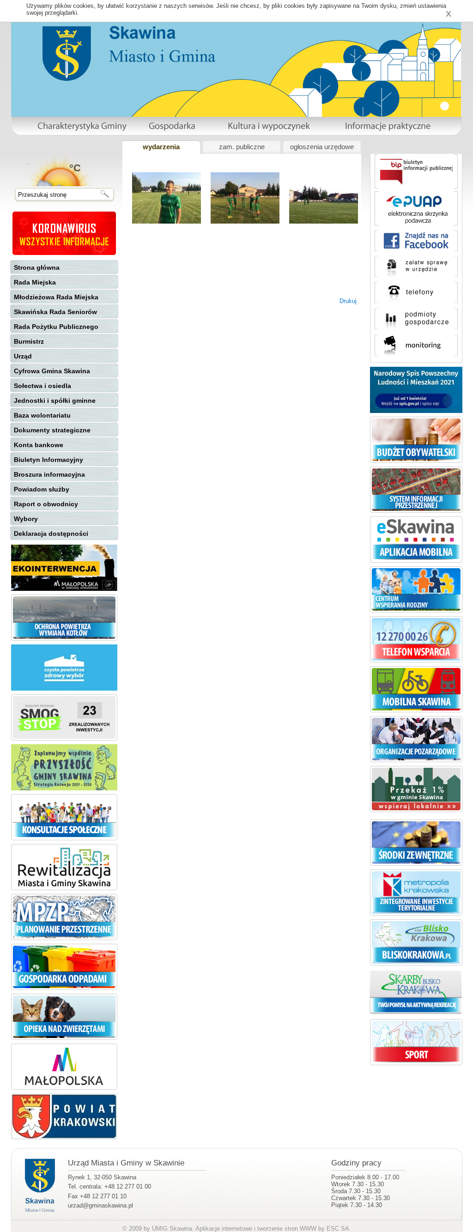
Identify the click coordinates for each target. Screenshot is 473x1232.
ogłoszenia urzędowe (322, 147)
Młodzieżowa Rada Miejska (56, 297)
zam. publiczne (242, 147)
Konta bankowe (38, 445)
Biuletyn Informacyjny (48, 459)
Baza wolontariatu (42, 415)
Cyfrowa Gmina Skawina (52, 371)
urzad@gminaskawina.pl (100, 1205)
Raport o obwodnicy (46, 504)
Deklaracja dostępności (51, 533)
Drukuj (348, 300)
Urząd (23, 356)
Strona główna (37, 267)
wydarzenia (161, 147)
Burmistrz (29, 341)
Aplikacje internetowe (223, 1228)
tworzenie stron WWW (286, 1228)
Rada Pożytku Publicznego (56, 326)
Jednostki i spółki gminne (55, 400)
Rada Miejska (35, 282)
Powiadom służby (41, 489)
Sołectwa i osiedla (42, 385)
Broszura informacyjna (49, 474)
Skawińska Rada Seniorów (55, 312)
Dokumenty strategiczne (52, 430)
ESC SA (338, 1228)
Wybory (26, 518)
